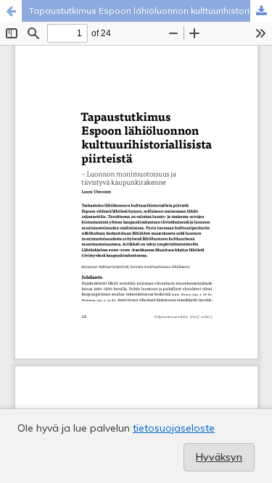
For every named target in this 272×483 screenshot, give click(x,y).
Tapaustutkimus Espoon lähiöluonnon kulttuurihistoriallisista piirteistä (150, 10)
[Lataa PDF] (261, 11)
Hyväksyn (219, 456)
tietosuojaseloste (174, 427)
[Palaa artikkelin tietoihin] (11, 11)
